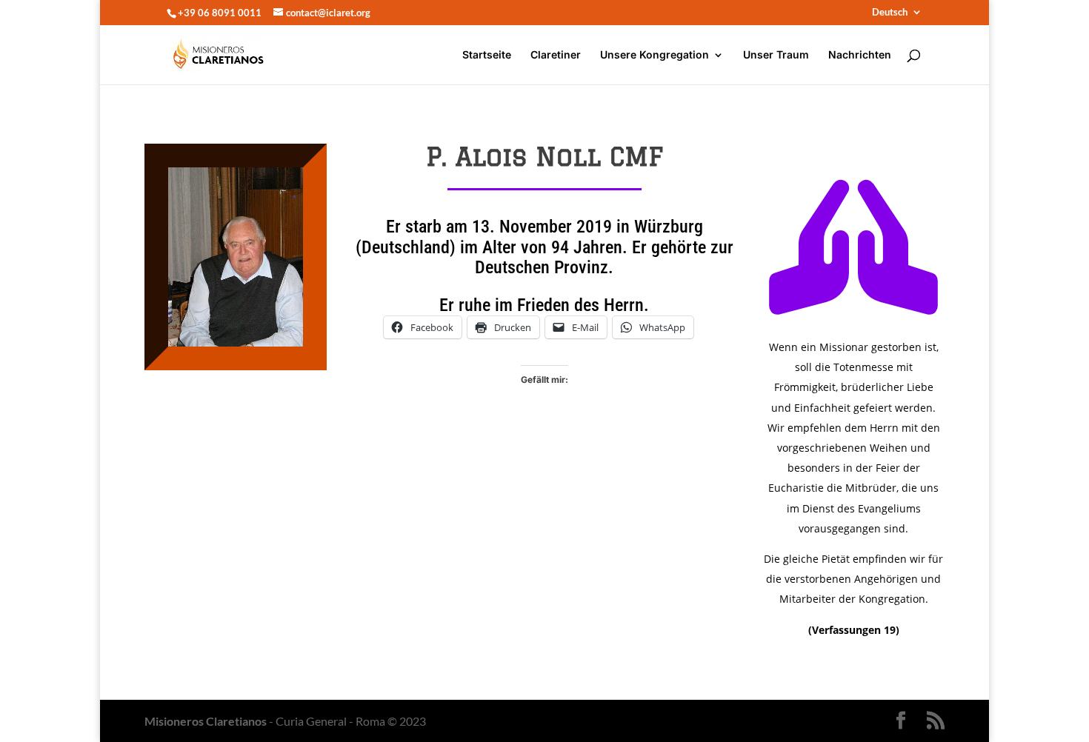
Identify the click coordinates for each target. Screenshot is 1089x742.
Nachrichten (859, 55)
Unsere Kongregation (654, 55)
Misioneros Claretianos (205, 721)
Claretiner (555, 55)
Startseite (486, 55)
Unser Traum (776, 55)
